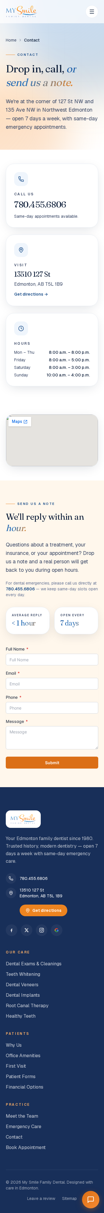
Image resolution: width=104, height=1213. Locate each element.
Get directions (47, 910)
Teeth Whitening (23, 974)
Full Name (17, 648)
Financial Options (24, 1087)
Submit (52, 762)
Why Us (14, 1045)
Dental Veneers (22, 985)
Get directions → (31, 294)
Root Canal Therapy (27, 1006)
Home (11, 40)
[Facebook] (11, 930)
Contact (14, 1137)
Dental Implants (23, 995)
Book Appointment (26, 1147)
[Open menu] (92, 11)
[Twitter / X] (26, 930)
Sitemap (69, 1198)
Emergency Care (23, 1126)
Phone (13, 697)
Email (13, 673)
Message (17, 721)
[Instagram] (41, 930)
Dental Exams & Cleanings (34, 964)
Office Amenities (23, 1056)
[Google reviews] (56, 930)
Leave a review (41, 1198)
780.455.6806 (40, 204)
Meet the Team (22, 1116)
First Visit (16, 1066)
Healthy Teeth (21, 1016)
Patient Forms (21, 1076)
